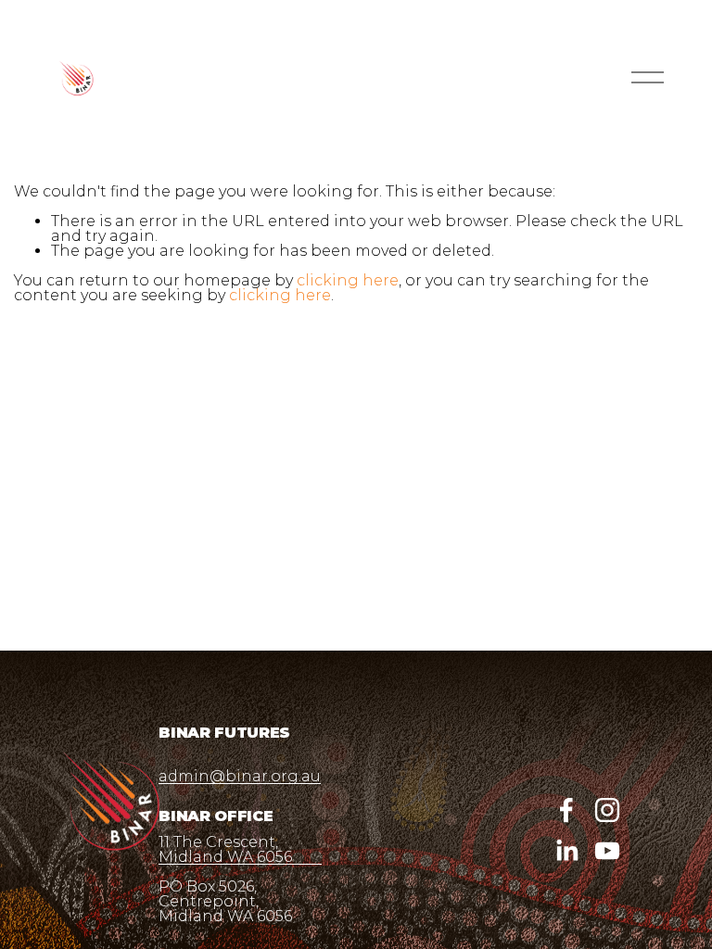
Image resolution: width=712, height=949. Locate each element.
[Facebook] (566, 810)
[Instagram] (607, 810)
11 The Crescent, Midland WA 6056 (225, 850)
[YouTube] (607, 851)
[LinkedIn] (566, 851)
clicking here (348, 280)
